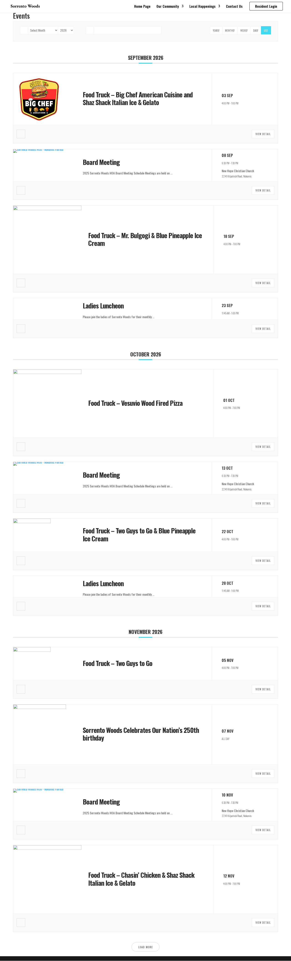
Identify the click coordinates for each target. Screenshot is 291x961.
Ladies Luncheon (103, 305)
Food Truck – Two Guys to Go (117, 663)
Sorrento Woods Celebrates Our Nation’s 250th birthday (141, 734)
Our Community (167, 7)
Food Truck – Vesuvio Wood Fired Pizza (135, 403)
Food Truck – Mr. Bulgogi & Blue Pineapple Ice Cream (145, 239)
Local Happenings (202, 7)
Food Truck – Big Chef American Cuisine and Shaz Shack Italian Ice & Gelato (138, 98)
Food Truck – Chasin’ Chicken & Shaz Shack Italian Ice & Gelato (141, 879)
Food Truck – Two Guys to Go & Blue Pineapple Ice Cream (139, 534)
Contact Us (234, 7)
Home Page (142, 7)
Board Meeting (101, 162)
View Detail (263, 134)
